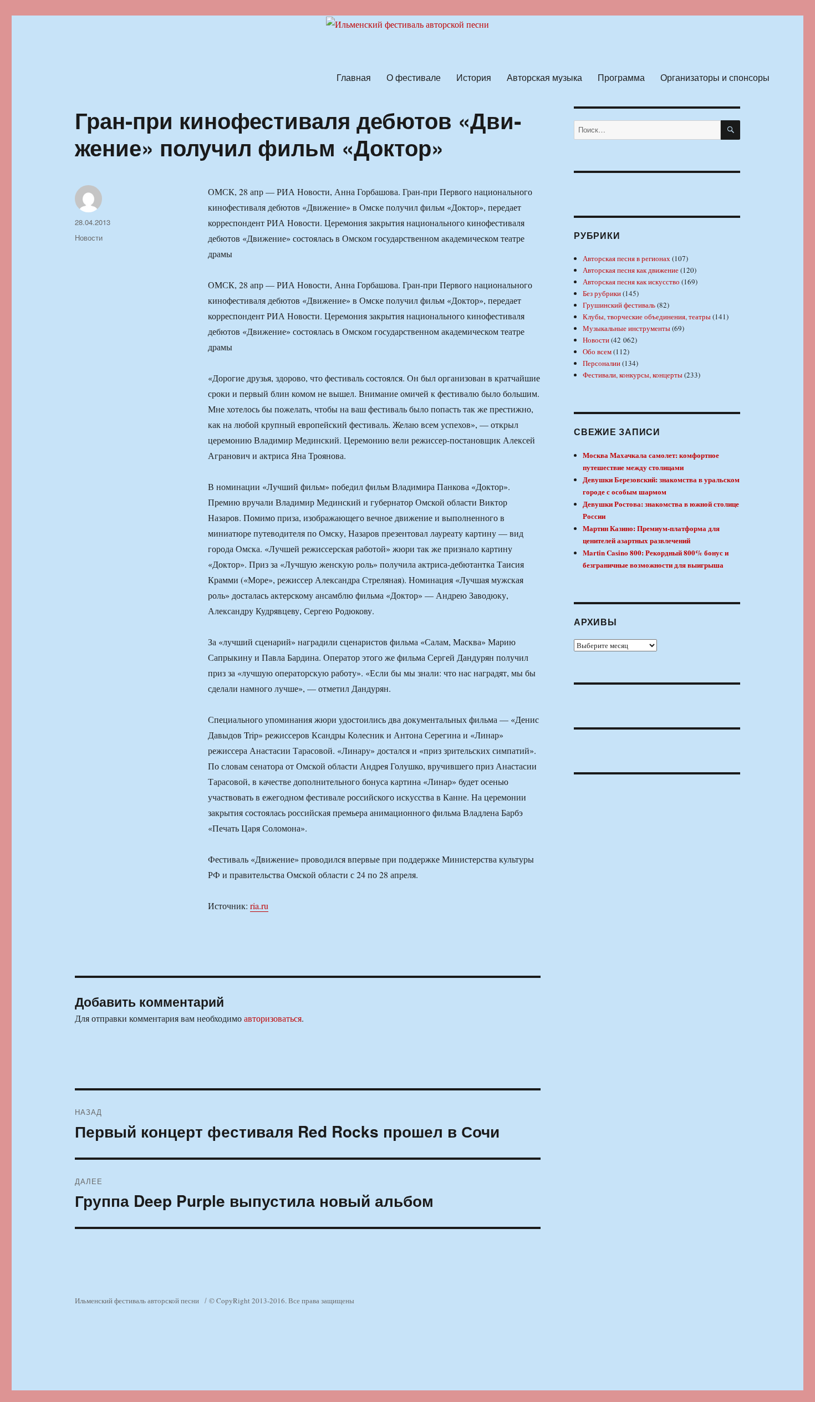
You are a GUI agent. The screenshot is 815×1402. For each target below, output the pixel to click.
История (473, 77)
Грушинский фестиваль (619, 305)
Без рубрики (602, 293)
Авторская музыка (544, 77)
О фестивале (413, 77)
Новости (89, 237)
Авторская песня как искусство (631, 282)
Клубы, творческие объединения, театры (647, 317)
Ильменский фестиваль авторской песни (137, 1301)
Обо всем (597, 351)
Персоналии (601, 363)
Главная (354, 77)
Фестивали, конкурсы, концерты (632, 375)
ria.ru (259, 905)
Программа (621, 77)
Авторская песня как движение (631, 270)
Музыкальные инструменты (626, 328)
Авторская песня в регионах (626, 258)
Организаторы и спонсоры (715, 77)
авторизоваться (273, 1018)
